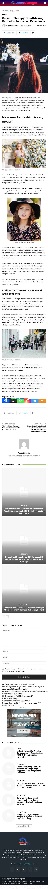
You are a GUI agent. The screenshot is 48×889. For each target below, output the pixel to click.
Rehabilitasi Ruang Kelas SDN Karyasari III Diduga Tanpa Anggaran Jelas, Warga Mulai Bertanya (24, 559)
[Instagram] (27, 401)
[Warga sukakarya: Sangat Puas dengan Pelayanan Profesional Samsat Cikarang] (8, 815)
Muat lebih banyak (23, 826)
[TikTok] (24, 869)
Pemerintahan (23, 604)
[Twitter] (30, 869)
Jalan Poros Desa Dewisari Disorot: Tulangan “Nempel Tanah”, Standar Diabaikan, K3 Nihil (24, 609)
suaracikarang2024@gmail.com (26, 864)
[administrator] (4, 25)
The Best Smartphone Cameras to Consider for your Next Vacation (11, 427)
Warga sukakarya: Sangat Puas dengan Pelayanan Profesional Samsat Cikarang (30, 817)
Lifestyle (11, 11)
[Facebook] (5, 401)
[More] (32, 32)
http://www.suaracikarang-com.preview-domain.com (24, 455)
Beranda (5, 11)
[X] (13, 401)
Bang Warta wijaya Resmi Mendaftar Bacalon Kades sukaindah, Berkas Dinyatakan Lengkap (29, 801)
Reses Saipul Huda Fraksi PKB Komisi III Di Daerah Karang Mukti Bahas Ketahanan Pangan (36, 428)
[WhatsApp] (36, 869)
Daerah (24, 505)
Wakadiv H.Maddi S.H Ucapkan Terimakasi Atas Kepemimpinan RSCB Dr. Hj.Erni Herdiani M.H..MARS (24, 511)
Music (17, 11)
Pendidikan (23, 554)
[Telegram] (35, 401)
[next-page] (7, 616)
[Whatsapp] (20, 401)
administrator (13, 25)
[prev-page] (3, 616)
